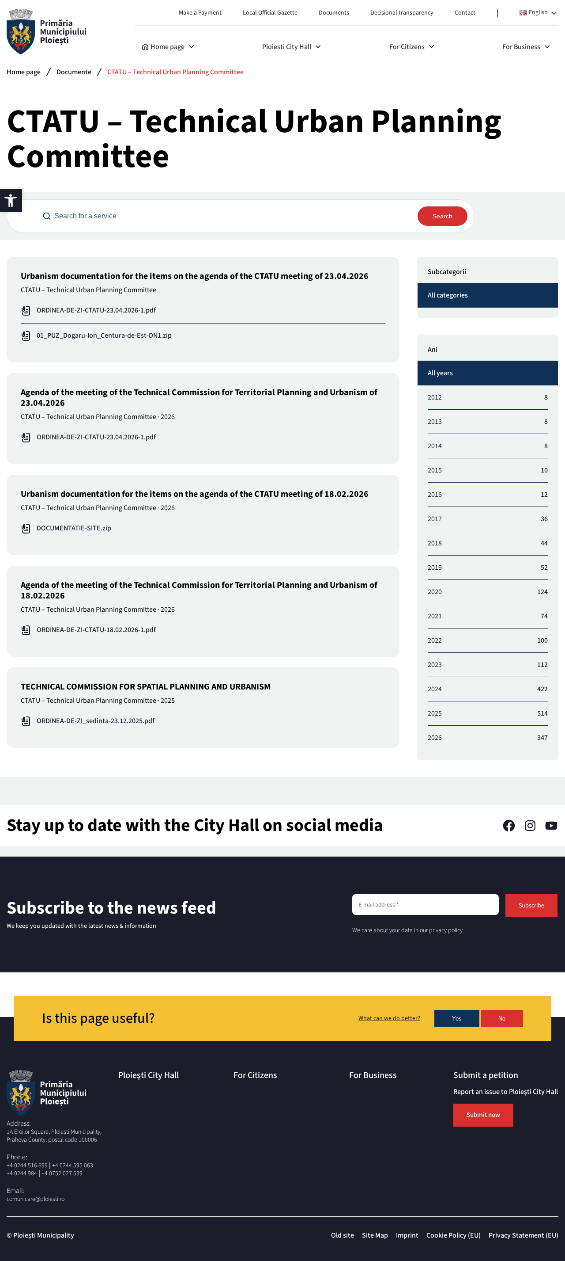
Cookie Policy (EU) (453, 1235)
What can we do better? (389, 1019)
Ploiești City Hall (148, 1075)
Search (442, 216)
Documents (334, 12)
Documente (73, 72)
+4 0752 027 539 (62, 1173)
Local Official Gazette (270, 12)
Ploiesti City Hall (286, 47)
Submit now (483, 1115)
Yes (457, 1018)
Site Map (375, 1235)
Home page (168, 47)
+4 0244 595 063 (72, 1165)
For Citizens (407, 47)
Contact (465, 12)
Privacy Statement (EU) (523, 1235)
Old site (342, 1235)
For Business (521, 47)
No (501, 1018)
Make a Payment (200, 12)
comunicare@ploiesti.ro (35, 1199)
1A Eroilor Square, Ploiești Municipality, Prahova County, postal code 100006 (54, 1136)
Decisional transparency (401, 12)
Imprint (407, 1235)
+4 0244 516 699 (27, 1165)
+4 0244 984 (22, 1173)
